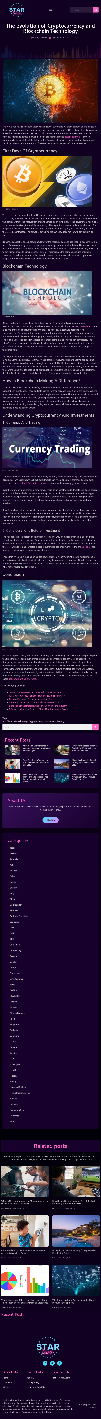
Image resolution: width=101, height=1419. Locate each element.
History (13, 1075)
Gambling (14, 1035)
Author (13, 870)
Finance (13, 1001)
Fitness (13, 1007)
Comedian (15, 944)
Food (12, 1018)
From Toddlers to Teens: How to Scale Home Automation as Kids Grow (36, 762)
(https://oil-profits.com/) (33, 483)
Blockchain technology (17, 721)
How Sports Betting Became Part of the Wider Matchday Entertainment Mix (84, 748)
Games (13, 1041)
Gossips (13, 1053)
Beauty (13, 887)
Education (15, 973)
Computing (15, 950)
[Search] (96, 10)
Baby (12, 876)
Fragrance (14, 1024)
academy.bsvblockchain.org (22, 679)
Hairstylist (15, 1064)
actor (12, 847)
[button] (51, 10)
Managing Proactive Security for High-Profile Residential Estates (84, 762)
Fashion (13, 990)
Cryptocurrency (36, 721)
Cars (12, 927)
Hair (12, 1058)
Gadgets (14, 1030)
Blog (12, 893)
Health (13, 1070)
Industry (14, 1104)
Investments (50, 721)
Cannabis (14, 921)
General (13, 1047)
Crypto (13, 956)
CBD (12, 939)
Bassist (13, 882)
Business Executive (19, 916)
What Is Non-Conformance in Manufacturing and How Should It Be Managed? (36, 748)
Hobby (13, 1081)
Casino (13, 933)
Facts (12, 984)
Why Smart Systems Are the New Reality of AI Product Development (84, 776)
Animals (14, 859)
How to (13, 1098)
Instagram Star (17, 1110)
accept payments (73, 136)
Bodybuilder (16, 904)
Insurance (14, 1115)
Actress (13, 853)
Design (13, 967)
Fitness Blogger (17, 1013)
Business (14, 910)
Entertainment (17, 978)
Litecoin (86, 547)
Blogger (13, 899)
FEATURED (15, 996)
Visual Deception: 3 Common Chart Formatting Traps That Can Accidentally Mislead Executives (35, 778)
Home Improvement (20, 1092)
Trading (60, 721)
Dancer (13, 961)
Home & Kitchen (18, 1087)
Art (11, 864)
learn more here (83, 326)
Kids (12, 1121)
